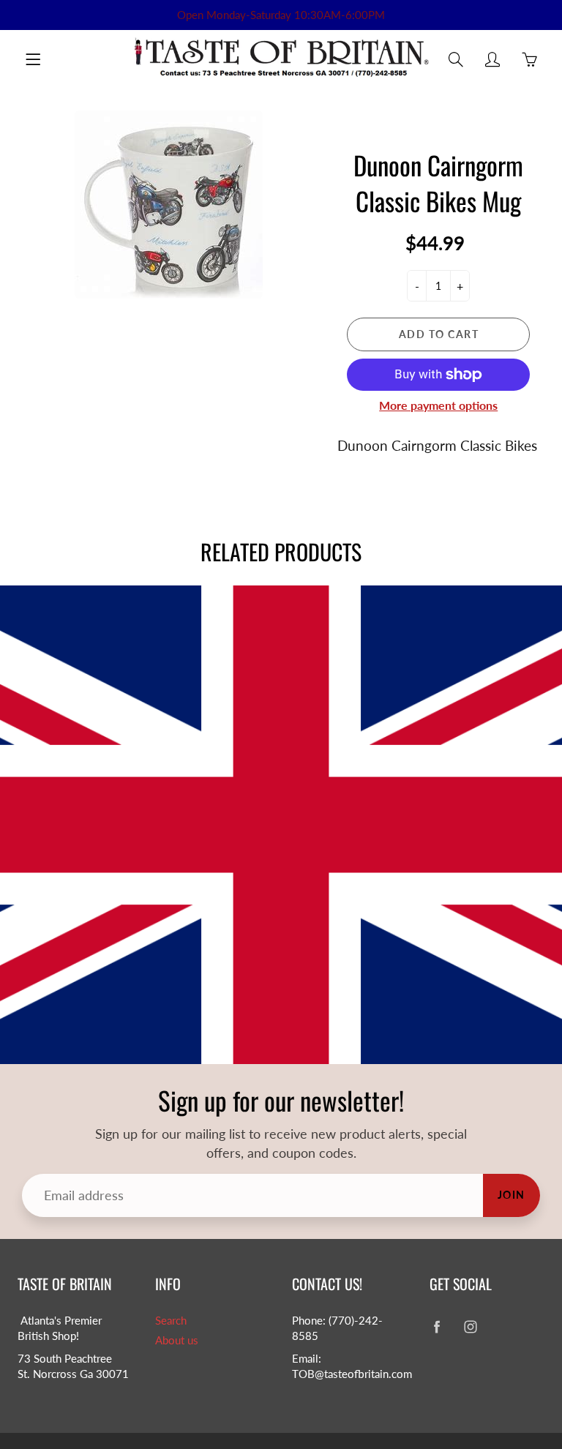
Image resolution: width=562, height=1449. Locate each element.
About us (176, 1340)
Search (171, 1320)
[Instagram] (471, 1326)
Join (511, 1194)
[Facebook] (437, 1326)
